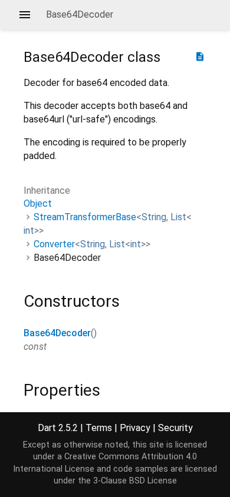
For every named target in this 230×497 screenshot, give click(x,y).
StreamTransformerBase (85, 217)
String (154, 217)
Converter (54, 244)
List (178, 217)
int (29, 230)
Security (175, 427)
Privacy (135, 427)
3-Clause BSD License (135, 481)
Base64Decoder (57, 333)
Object (38, 203)
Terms (99, 427)
